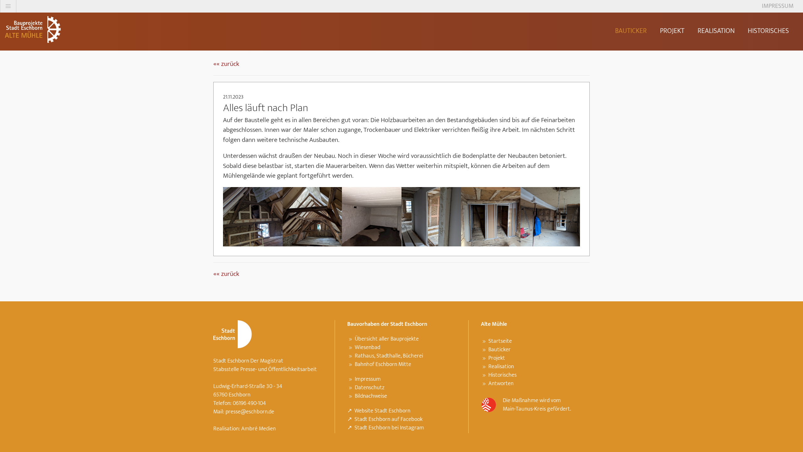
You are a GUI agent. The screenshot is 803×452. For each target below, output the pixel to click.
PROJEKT (672, 31)
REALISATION (716, 31)
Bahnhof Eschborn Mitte (383, 364)
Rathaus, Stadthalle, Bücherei (389, 356)
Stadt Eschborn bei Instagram (389, 428)
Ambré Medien (258, 428)
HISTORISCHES (768, 31)
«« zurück (226, 63)
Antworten (500, 383)
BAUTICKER (631, 31)
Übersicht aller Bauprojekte (387, 339)
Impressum (368, 379)
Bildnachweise (371, 396)
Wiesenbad (367, 347)
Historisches (502, 375)
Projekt (496, 358)
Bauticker (499, 349)
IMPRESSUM (778, 6)
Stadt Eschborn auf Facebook (388, 419)
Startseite (500, 341)
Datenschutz (369, 387)
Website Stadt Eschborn (382, 411)
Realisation (501, 366)
